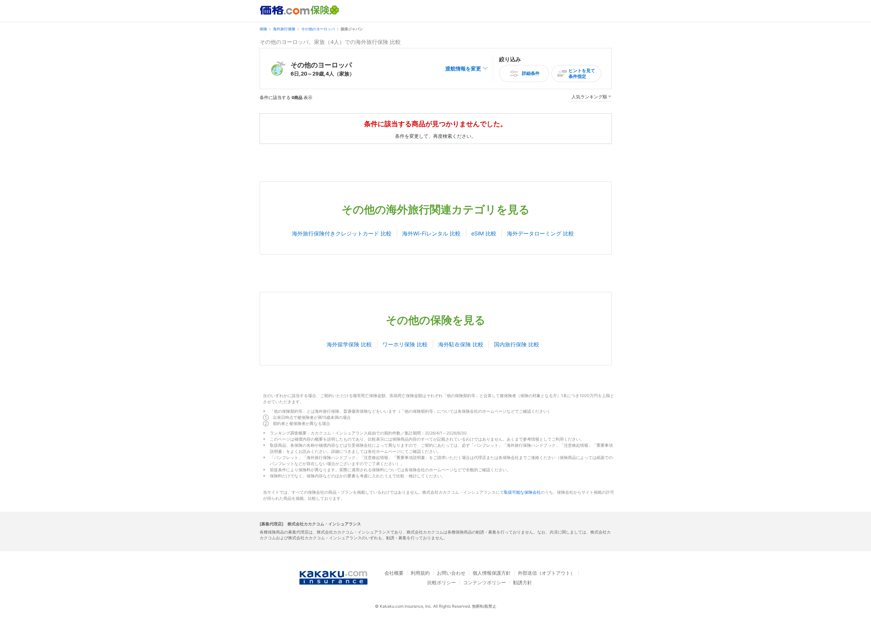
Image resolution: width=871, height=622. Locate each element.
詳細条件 (531, 73)
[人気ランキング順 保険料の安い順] (591, 97)
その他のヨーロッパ (318, 29)
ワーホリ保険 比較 (405, 344)
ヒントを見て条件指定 (582, 73)
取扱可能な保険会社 (522, 492)
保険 (263, 29)
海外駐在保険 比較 (460, 344)
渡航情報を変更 (463, 68)
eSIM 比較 (483, 233)
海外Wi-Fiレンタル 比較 (431, 233)
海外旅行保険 (284, 29)
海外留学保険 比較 (349, 344)
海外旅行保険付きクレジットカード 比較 (342, 233)
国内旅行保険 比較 (516, 344)
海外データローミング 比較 (540, 233)
